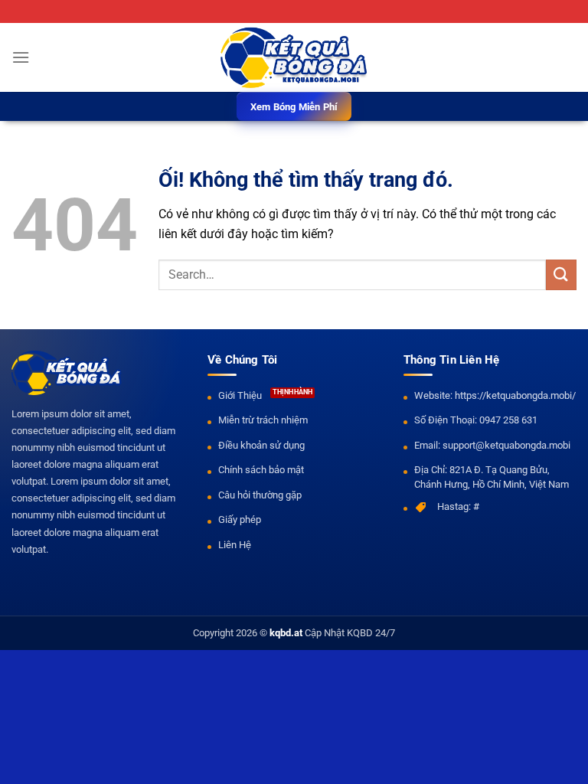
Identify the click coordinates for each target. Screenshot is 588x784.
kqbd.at (286, 633)
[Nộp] (561, 274)
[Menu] (20, 57)
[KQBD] (294, 57)
